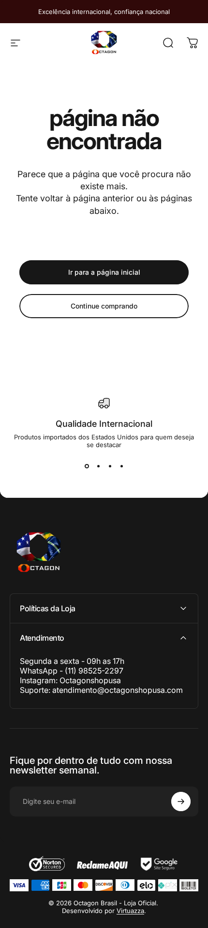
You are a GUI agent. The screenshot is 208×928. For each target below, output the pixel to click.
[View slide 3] (110, 466)
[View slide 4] (121, 466)
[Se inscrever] (181, 801)
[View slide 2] (98, 466)
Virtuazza (130, 910)
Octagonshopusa (90, 680)
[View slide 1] (86, 466)
